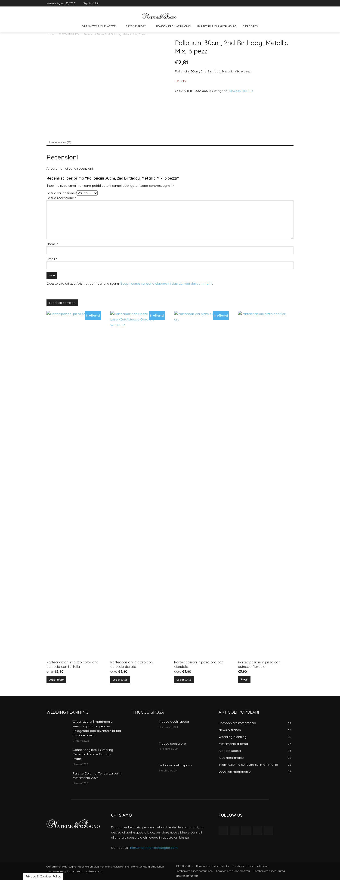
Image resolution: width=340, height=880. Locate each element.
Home (50, 34)
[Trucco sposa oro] (144, 749)
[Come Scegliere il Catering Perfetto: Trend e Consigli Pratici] (57, 755)
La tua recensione (61, 198)
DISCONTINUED (69, 34)
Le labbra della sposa (175, 765)
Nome (52, 244)
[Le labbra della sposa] (144, 771)
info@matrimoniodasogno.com (154, 848)
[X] (278, 3)
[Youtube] (291, 3)
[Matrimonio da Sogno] (159, 16)
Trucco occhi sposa (174, 721)
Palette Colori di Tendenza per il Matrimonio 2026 (97, 775)
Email (51, 259)
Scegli (244, 679)
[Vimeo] (284, 3)
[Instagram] (271, 3)
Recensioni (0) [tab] (60, 142)
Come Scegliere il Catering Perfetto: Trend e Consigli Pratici (93, 754)
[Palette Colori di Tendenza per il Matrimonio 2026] (57, 779)
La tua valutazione (61, 193)
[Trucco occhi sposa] (144, 727)
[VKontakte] (268, 830)
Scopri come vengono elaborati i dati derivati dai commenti (166, 283)
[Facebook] (265, 3)
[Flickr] (245, 830)
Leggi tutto (56, 679)
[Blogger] (223, 830)
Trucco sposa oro (172, 743)
